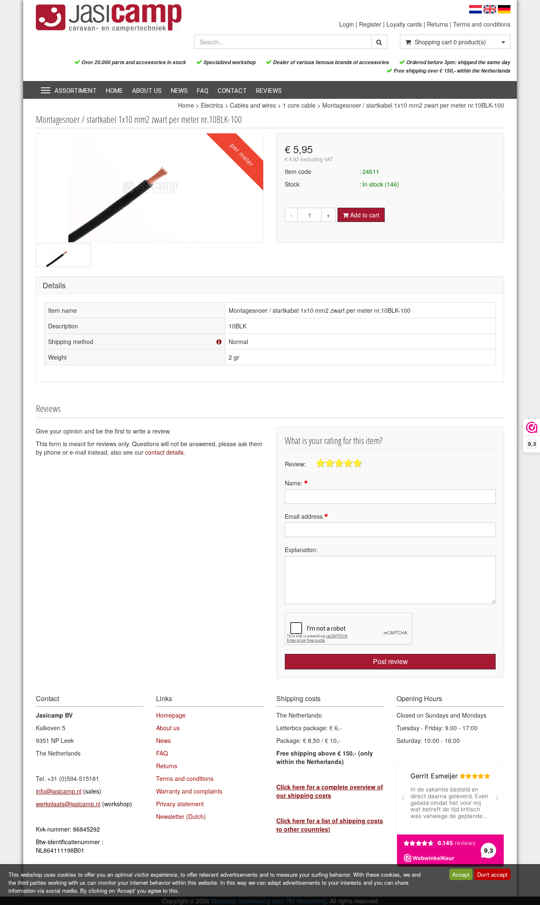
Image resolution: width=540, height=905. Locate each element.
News (179, 91)
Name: (294, 483)
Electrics (212, 105)
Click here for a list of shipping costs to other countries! (329, 824)
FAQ (202, 91)
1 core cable (299, 105)
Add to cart (363, 215)
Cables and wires (253, 105)
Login (346, 24)
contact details (164, 452)
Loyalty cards (404, 24)
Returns (437, 24)
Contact (232, 91)
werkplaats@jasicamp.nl (68, 803)
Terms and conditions (481, 24)
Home (114, 91)
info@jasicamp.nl (58, 791)
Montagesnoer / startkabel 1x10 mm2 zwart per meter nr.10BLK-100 (413, 105)
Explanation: (301, 549)
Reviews (269, 91)
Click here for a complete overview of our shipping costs (329, 791)
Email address (304, 516)
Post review (390, 661)
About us (147, 91)
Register (370, 24)
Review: (295, 464)
